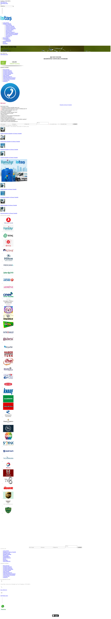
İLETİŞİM (5, 43)
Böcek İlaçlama (9, 25)
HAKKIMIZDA (6, 39)
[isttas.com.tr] (6, 20)
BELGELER (5, 37)
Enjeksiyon (8, 36)
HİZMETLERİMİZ (7, 23)
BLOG (4, 42)
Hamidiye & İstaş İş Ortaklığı (54, 104)
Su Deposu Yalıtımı (9, 29)
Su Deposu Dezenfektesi (11, 28)
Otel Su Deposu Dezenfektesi (12, 34)
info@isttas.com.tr (4, 3)
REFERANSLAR (7, 41)
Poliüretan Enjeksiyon (10, 32)
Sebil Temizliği (9, 30)
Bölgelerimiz (8, 40)
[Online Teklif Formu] (12, 66)
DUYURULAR (6, 553)
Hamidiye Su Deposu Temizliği (9, 552)
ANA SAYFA (6, 22)
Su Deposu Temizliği (10, 26)
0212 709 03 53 (4, 2)
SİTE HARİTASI (6, 561)
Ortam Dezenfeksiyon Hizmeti (12, 33)
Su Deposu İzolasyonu (10, 27)
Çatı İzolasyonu (9, 35)
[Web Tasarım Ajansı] (55, 616)
